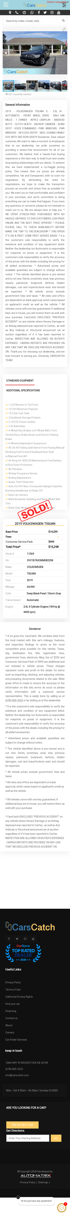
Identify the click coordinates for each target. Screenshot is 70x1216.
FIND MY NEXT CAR (22, 1125)
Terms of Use (13, 989)
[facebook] (39, 12)
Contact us (11, 1018)
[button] (64, 29)
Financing (10, 1011)
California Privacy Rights (19, 996)
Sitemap (43, 1182)
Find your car (12, 1003)
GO (56, 1138)
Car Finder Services (16, 1039)
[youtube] (59, 12)
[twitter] (45, 12)
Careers (9, 1032)
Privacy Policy (13, 982)
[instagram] (52, 12)
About (8, 1025)
